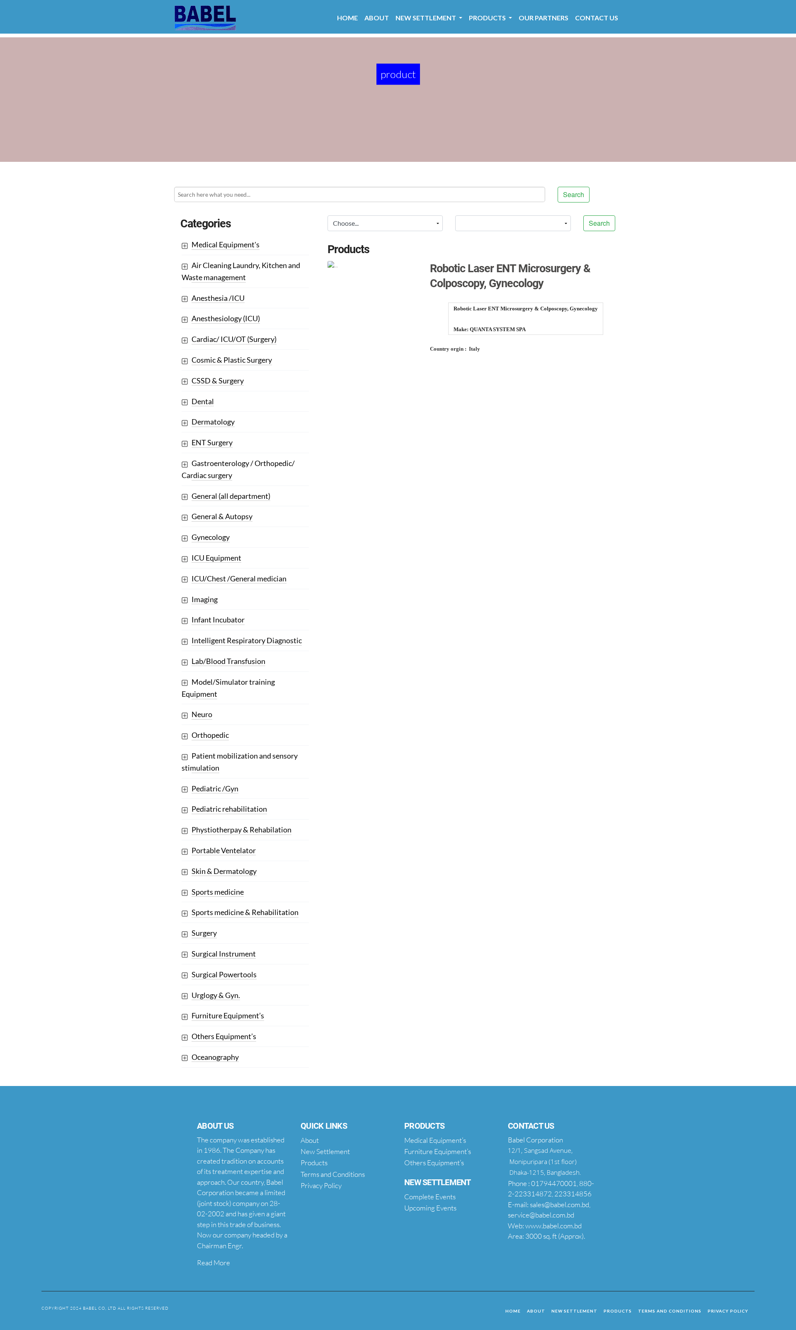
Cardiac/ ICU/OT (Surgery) (234, 339)
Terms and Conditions (669, 1310)
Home (347, 18)
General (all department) (231, 495)
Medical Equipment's (226, 244)
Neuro (202, 714)
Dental (203, 401)
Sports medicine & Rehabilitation (245, 912)
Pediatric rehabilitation (229, 808)
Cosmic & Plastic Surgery (232, 359)
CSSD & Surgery (218, 380)
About (376, 18)
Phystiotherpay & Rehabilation (241, 829)
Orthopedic (210, 734)
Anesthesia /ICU (218, 298)
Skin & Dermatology (224, 871)
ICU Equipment (216, 557)
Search (573, 194)
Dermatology (213, 421)
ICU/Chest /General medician (239, 578)
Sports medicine (218, 891)
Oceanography (215, 1057)
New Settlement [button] (426, 18)
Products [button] (488, 18)
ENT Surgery (212, 442)
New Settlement (574, 1310)
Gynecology (211, 537)
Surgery (204, 932)
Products (618, 1310)
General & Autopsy (222, 516)
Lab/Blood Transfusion (228, 661)
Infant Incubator (218, 619)
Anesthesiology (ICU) (226, 318)
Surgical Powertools (224, 974)
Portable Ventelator (224, 850)
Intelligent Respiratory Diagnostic (247, 640)
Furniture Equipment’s (228, 1015)
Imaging (205, 599)
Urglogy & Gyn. (216, 995)
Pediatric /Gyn (215, 788)
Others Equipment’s (224, 1036)
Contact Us (596, 18)
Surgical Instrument (224, 953)
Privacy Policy (728, 1310)
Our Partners (543, 18)
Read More (213, 1262)
